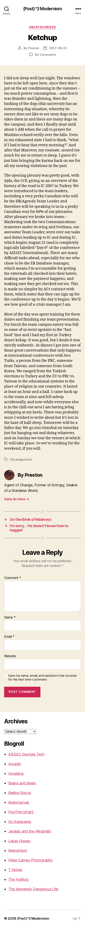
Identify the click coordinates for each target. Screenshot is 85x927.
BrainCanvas (18, 802)
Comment (12, 578)
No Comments (45, 55)
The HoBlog (18, 879)
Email (9, 637)
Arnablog (16, 773)
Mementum (17, 850)
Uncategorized (42, 27)
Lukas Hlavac (19, 841)
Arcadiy (14, 764)
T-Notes (15, 870)
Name (9, 617)
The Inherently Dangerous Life (33, 889)
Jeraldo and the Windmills (29, 831)
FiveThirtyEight (21, 812)
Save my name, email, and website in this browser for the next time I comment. (42, 677)
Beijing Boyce (19, 793)
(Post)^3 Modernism (42, 9)
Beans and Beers (22, 783)
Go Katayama (19, 821)
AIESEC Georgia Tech (26, 754)
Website (10, 656)
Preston (33, 48)
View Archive (16, 499)
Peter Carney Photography (30, 860)
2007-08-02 (58, 48)
